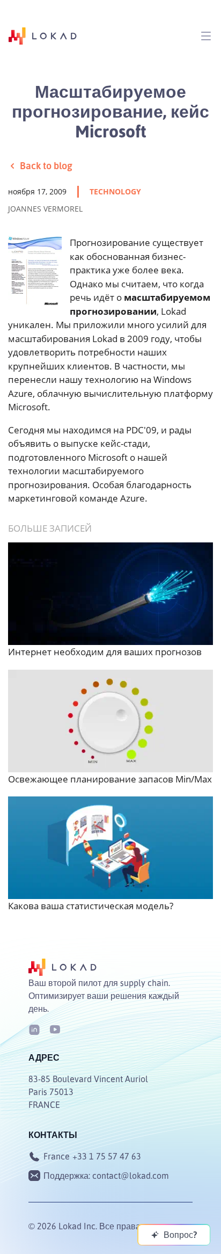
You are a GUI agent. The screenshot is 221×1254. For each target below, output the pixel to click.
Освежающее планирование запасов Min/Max (110, 779)
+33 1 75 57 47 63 (106, 1156)
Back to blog (46, 165)
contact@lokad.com (130, 1175)
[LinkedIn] (34, 1029)
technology (115, 191)
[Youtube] (55, 1029)
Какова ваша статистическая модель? (90, 906)
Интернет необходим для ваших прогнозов (105, 652)
